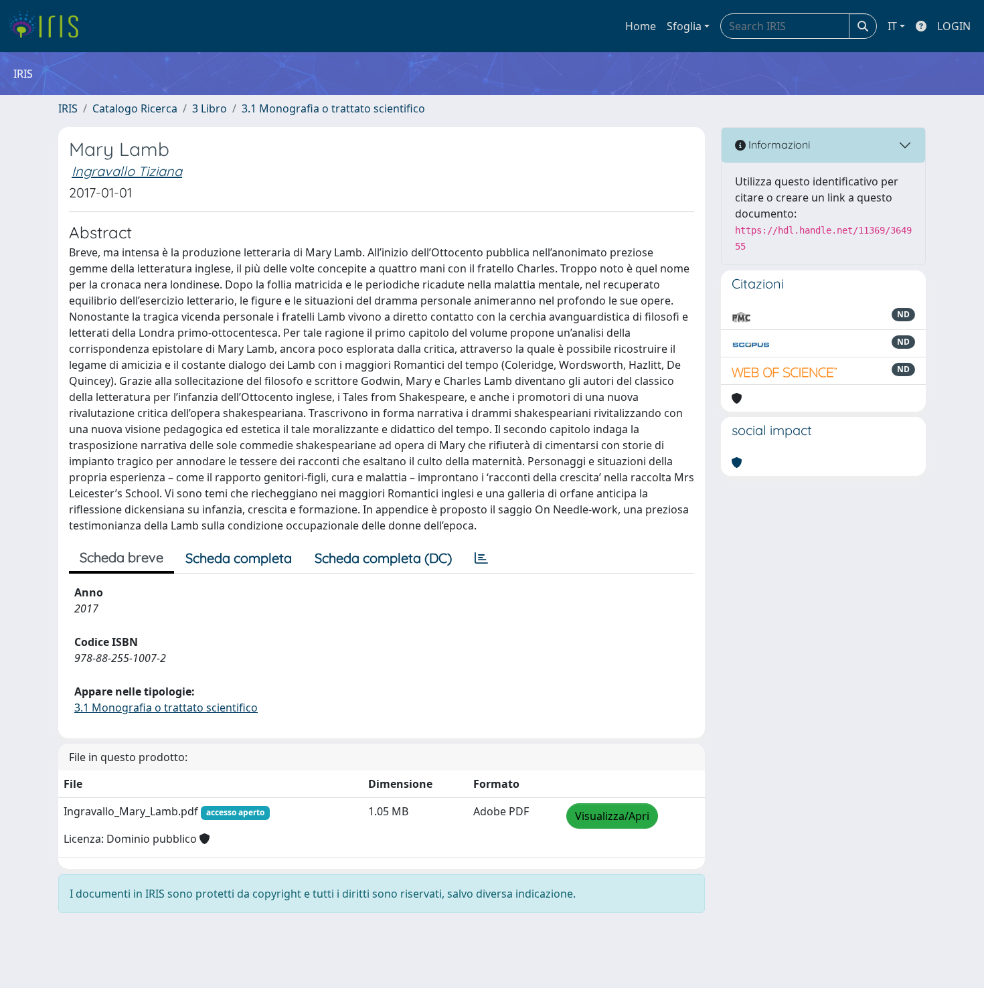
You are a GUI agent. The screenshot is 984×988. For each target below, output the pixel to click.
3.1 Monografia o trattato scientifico (333, 108)
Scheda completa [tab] (238, 558)
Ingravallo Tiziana (127, 171)
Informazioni (778, 144)
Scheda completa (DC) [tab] (383, 558)
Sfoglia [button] (684, 26)
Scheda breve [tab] (121, 557)
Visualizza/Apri (612, 816)
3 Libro (209, 108)
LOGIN (954, 26)
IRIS (68, 108)
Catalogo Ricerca (134, 108)
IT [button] (892, 26)
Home (640, 26)
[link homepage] (48, 26)
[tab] (481, 558)
